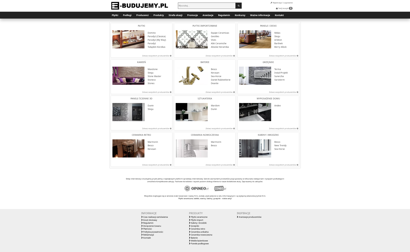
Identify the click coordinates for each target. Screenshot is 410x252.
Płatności (147, 228)
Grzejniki (194, 225)
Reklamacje (148, 234)
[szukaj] (239, 6)
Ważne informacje (260, 15)
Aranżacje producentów (249, 216)
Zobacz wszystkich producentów (155, 56)
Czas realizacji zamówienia (155, 216)
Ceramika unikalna (199, 231)
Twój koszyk (284, 8)
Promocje (192, 15)
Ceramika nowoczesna (201, 234)
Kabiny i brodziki (198, 222)
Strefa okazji (175, 15)
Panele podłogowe (199, 243)
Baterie (194, 237)
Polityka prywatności (153, 231)
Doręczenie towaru (152, 225)
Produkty (158, 15)
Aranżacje (208, 15)
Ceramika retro (197, 228)
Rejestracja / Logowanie (282, 2)
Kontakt (279, 15)
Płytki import (196, 220)
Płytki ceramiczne (198, 216)
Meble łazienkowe (199, 240)
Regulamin (224, 15)
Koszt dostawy (150, 220)
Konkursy (240, 15)
